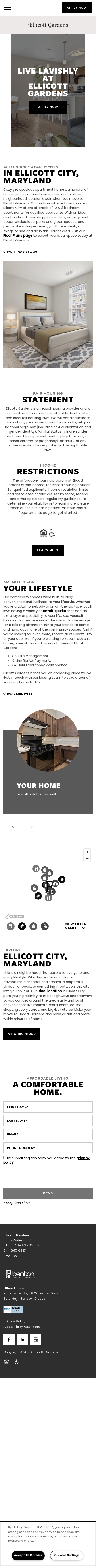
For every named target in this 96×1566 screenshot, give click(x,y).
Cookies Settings (66, 1555)
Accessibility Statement (21, 1327)
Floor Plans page (17, 236)
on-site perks (54, 611)
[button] (77, 7)
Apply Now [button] (48, 107)
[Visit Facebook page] (9, 1339)
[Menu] (7, 8)
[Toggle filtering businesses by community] (45, 926)
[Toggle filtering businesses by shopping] (33, 926)
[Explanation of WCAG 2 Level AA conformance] (13, 1309)
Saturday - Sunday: (18, 1299)
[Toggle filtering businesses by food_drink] (11, 926)
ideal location (50, 991)
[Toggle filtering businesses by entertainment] (22, 926)
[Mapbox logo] (14, 916)
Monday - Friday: (16, 1293)
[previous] (13, 827)
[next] (32, 827)
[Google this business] (35, 1339)
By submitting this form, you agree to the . (46, 1161)
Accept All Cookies (28, 1555)
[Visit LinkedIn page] (22, 1339)
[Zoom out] (87, 858)
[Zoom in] (87, 852)
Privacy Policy (14, 1321)
